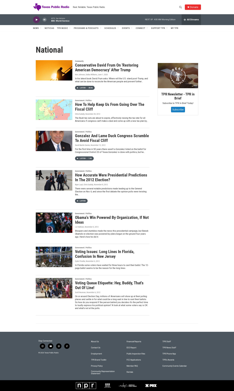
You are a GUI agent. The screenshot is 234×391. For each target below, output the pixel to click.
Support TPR (158, 28)
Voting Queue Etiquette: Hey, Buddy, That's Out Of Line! (109, 285)
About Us (95, 342)
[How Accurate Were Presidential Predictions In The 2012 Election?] (54, 180)
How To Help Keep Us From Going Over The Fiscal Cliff (109, 107)
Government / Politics (83, 100)
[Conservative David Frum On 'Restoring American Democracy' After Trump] (54, 70)
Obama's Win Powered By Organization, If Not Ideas (112, 220)
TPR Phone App (169, 354)
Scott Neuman (80, 292)
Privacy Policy (97, 366)
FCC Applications (134, 360)
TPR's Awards (168, 360)
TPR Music (62, 28)
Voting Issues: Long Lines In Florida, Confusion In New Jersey (104, 254)
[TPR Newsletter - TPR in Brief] (178, 75)
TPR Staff (166, 342)
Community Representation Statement (103, 372)
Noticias (49, 28)
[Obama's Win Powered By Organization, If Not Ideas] (54, 223)
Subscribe (178, 109)
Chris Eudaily (80, 114)
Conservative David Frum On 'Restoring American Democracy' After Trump (106, 67)
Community (79, 61)
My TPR (174, 28)
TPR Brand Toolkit (98, 360)
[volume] (44, 20)
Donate (194, 7)
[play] (36, 19)
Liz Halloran (79, 227)
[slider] (48, 19)
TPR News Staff (169, 348)
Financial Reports (134, 342)
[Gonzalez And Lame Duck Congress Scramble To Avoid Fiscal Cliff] (54, 141)
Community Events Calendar (174, 366)
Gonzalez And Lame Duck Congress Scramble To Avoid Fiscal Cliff (112, 138)
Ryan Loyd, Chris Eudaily (84, 185)
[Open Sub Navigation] (41, 28)
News (36, 28)
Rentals (130, 372)
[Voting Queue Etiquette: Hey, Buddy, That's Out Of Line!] (54, 288)
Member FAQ (132, 366)
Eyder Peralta (80, 261)
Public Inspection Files (136, 354)
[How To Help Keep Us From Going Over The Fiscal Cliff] (54, 109)
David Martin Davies (82, 145)
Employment (96, 354)
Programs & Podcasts (86, 28)
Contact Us (95, 348)
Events (126, 28)
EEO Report (131, 348)
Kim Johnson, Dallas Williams (86, 74)
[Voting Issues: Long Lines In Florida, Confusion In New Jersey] (54, 257)
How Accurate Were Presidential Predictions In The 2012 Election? (111, 177)
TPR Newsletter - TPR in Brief (177, 96)
